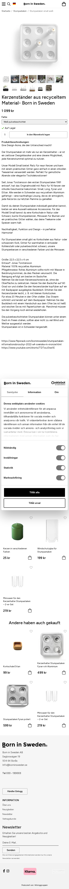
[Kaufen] (30, 558)
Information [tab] (34, 392)
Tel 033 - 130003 (11, 773)
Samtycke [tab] (12, 392)
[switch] (60, 457)
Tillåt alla (34, 492)
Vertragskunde (9, 819)
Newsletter (7, 814)
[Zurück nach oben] (60, 882)
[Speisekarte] (4, 4)
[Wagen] (64, 4)
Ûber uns (6, 805)
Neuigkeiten (8, 809)
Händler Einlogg (14, 791)
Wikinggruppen (41, 885)
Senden (11, 850)
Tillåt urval (34, 503)
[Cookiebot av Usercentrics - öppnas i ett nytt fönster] (51, 383)
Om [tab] (57, 392)
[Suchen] (10, 4)
